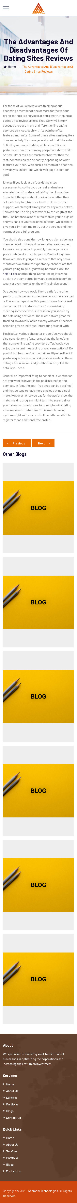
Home (11, 66)
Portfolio (12, 1104)
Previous (19, 443)
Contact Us (13, 1117)
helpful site (10, 273)
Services (12, 1097)
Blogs (10, 1111)
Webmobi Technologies (42, 1191)
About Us (12, 1091)
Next (41, 443)
